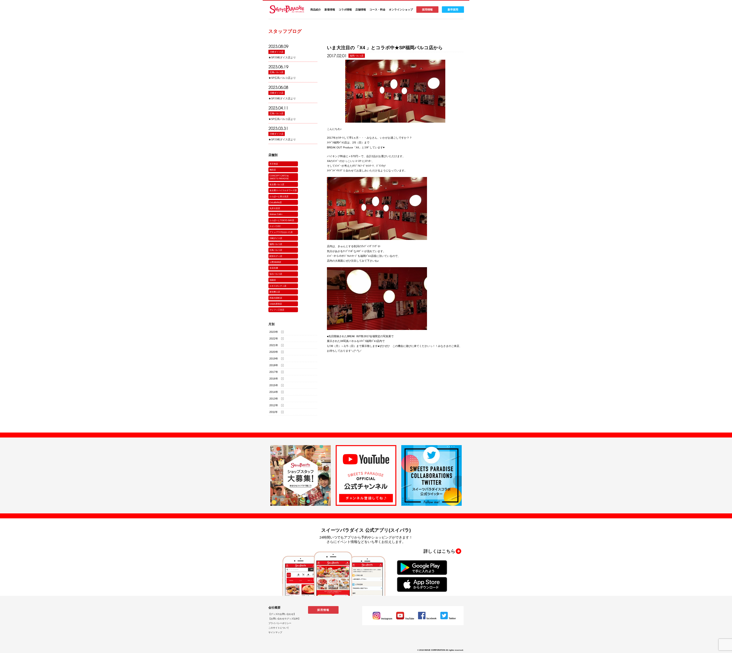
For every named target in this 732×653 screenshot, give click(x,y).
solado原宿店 (276, 304)
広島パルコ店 (276, 72)
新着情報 (329, 9)
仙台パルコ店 (276, 274)
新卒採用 (453, 9)
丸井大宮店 (275, 208)
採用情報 (427, 9)
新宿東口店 (275, 292)
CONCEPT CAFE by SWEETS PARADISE (279, 177)
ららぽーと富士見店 (279, 196)
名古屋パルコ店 (277, 184)
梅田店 (273, 170)
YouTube (409, 618)
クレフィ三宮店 (277, 310)
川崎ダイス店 (276, 52)
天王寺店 (274, 164)
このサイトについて (278, 627)
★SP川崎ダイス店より (282, 57)
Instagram (386, 618)
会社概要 (274, 607)
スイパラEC (275, 226)
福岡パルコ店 (276, 244)
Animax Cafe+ (276, 214)
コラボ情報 (345, 9)
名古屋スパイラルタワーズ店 (283, 190)
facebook (431, 618)
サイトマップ (275, 632)
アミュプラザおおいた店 (281, 232)
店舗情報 (360, 9)
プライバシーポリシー (279, 623)
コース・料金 (377, 9)
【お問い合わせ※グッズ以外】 (284, 618)
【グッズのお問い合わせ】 (282, 614)
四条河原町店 (276, 298)
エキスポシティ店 (278, 286)
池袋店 (273, 280)
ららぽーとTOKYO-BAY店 (282, 220)
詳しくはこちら (439, 551)
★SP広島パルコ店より (282, 77)
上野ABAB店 (275, 262)
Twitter (452, 618)
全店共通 (274, 268)
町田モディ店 (276, 256)
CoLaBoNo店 (276, 202)
